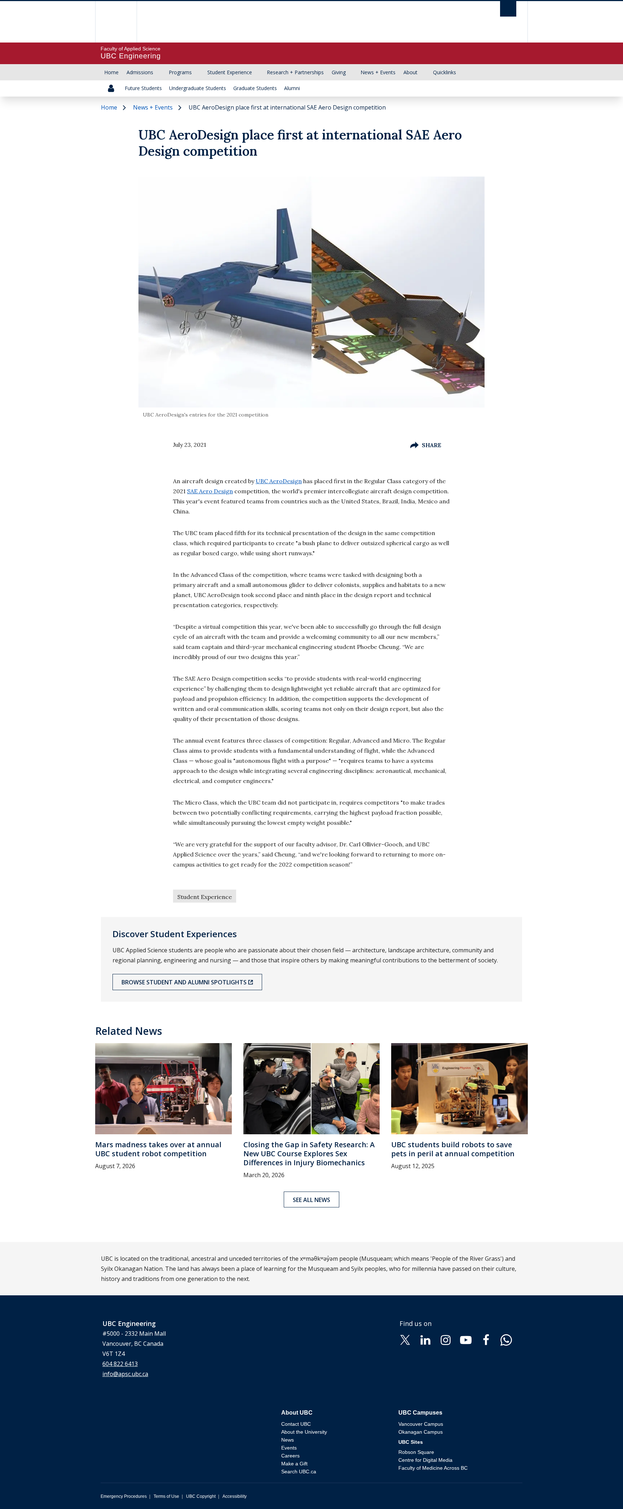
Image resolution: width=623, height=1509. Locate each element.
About (410, 72)
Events (289, 1448)
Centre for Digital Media (425, 1460)
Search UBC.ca (298, 1471)
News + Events (378, 72)
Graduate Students (255, 88)
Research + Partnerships (295, 72)
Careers (290, 1456)
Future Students (143, 88)
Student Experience (229, 72)
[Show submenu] (160, 72)
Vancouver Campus (420, 1424)
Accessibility (234, 1496)
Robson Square (416, 1452)
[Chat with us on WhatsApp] (506, 1340)
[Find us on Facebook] (486, 1340)
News (287, 1440)
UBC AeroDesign (279, 481)
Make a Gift (294, 1463)
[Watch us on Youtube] (466, 1340)
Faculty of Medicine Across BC (433, 1468)
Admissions (140, 72)
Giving (339, 72)
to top (601, 1491)
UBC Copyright (201, 1496)
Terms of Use (166, 1496)
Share (431, 445)
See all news (311, 1200)
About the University (304, 1432)
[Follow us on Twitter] (405, 1340)
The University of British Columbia (116, 22)
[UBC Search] (508, 11)
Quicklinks (444, 72)
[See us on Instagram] (445, 1340)
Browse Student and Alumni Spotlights (184, 982)
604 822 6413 (120, 1364)
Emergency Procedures (124, 1496)
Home (111, 72)
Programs (180, 72)
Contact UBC (296, 1424)
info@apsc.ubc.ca (125, 1374)
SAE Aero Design (210, 491)
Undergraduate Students (197, 88)
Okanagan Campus (420, 1432)
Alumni (292, 88)
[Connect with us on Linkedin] (425, 1340)
